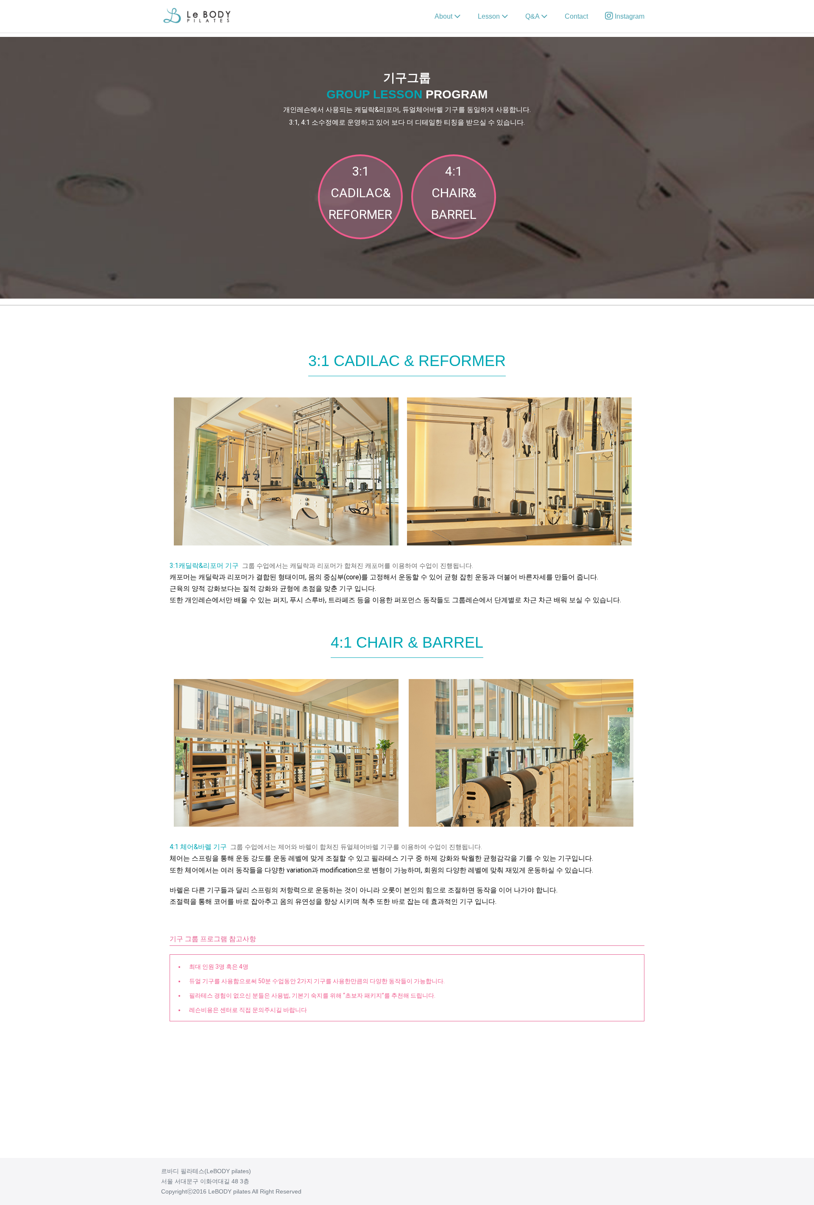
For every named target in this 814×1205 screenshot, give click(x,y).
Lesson (490, 16)
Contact (576, 16)
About (444, 16)
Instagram (628, 16)
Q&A (533, 16)
